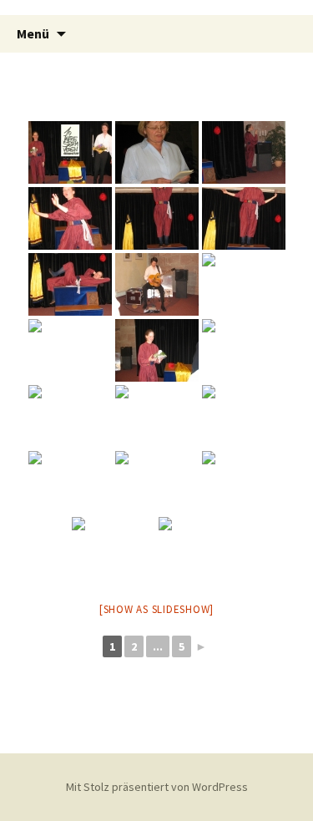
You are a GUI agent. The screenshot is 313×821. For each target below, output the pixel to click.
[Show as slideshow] (156, 609)
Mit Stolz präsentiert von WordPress (157, 786)
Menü (33, 33)
